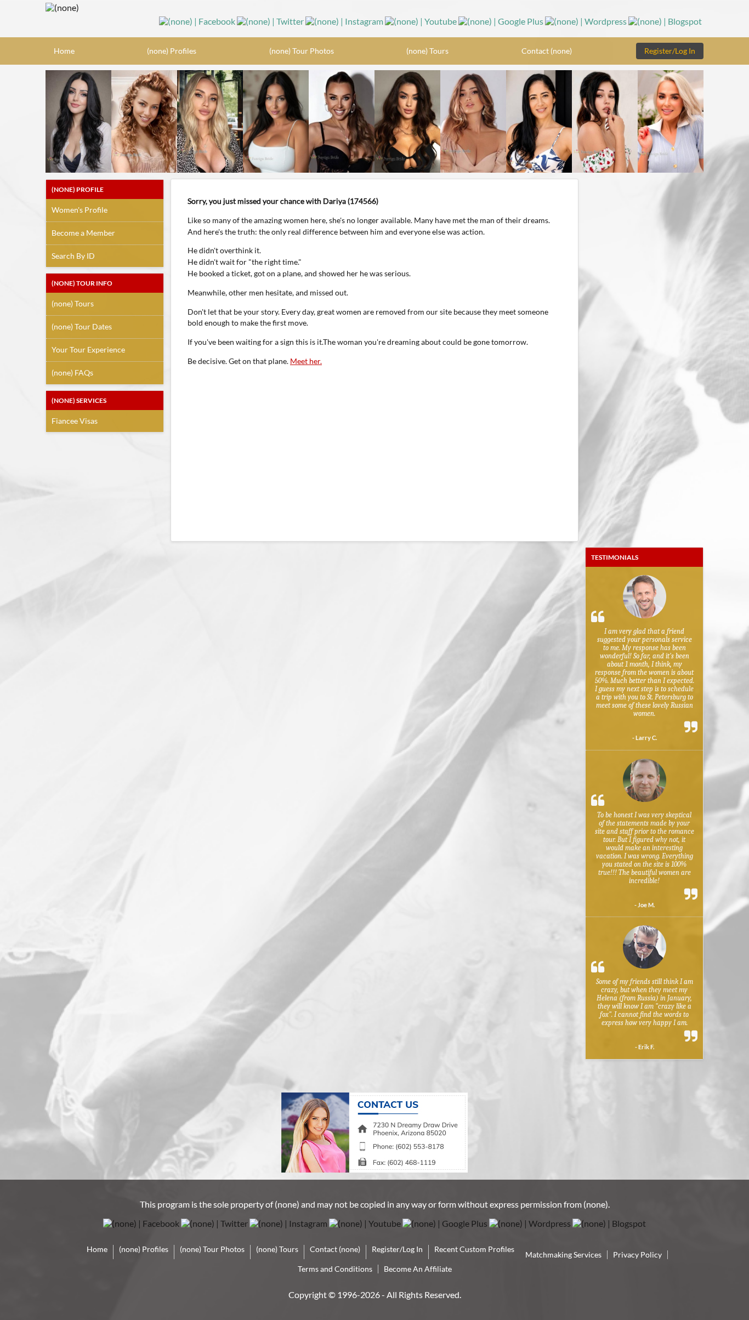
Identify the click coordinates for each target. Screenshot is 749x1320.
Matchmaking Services (563, 1254)
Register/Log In (669, 50)
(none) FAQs (72, 372)
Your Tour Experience (88, 349)
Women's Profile (79, 209)
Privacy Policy (637, 1254)
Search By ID (73, 255)
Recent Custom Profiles (474, 1249)
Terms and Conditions (335, 1268)
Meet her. (306, 361)
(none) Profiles (171, 50)
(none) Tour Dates (82, 326)
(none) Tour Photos (301, 50)
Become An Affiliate (418, 1268)
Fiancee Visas (75, 420)
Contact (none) (546, 50)
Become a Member (83, 232)
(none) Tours (427, 50)
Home (64, 50)
